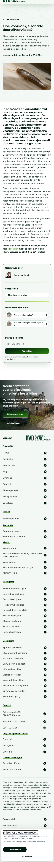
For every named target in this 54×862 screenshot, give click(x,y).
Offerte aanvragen (15, 414)
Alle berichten (13, 423)
